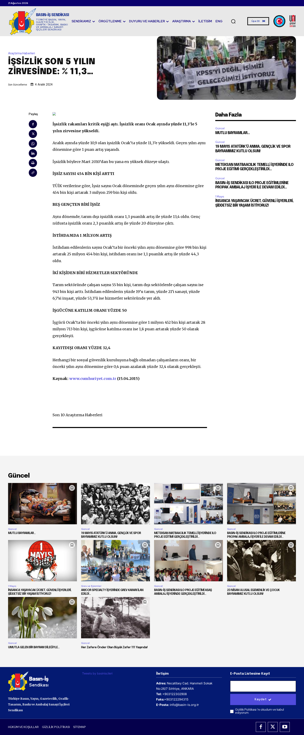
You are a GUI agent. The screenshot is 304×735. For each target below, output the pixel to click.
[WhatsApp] (33, 143)
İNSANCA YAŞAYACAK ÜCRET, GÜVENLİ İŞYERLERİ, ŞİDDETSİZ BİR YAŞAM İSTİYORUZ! (39, 592)
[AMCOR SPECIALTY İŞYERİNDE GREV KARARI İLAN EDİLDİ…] (115, 560)
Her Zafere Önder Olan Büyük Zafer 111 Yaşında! (114, 647)
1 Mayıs (219, 196)
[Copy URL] (33, 173)
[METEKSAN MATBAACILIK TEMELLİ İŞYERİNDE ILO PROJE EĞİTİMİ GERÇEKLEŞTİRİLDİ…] (188, 503)
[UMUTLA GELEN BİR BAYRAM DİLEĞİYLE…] (42, 617)
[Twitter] (33, 134)
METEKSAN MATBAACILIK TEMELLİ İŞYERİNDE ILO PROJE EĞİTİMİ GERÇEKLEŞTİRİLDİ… (185, 535)
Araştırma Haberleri (21, 53)
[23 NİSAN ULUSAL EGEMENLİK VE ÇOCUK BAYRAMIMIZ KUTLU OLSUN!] (261, 560)
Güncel (220, 128)
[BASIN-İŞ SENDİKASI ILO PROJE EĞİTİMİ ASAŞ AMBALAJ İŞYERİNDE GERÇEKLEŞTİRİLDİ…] (188, 560)
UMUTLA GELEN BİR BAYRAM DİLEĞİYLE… (34, 647)
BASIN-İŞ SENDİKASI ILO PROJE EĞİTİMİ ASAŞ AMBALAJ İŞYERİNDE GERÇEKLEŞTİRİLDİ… (183, 592)
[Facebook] (33, 124)
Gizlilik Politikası (246, 710)
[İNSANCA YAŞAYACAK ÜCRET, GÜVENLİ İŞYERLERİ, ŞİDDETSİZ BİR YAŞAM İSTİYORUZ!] (42, 560)
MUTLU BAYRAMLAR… (232, 133)
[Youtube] (285, 727)
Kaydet (261, 699)
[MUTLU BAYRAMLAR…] (42, 503)
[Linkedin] (33, 153)
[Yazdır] (33, 163)
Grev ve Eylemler (91, 586)
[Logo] (284, 21)
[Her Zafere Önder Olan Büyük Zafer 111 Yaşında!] (115, 617)
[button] (233, 21)
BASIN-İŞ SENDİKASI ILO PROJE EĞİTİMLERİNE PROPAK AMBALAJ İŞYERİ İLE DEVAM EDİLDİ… (256, 535)
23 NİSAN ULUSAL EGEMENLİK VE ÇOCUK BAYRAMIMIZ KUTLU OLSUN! (253, 592)
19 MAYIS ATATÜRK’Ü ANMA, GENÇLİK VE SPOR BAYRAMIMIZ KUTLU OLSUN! (111, 535)
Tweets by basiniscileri (97, 673)
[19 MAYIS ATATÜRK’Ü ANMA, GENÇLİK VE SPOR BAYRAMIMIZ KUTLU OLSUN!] (115, 503)
